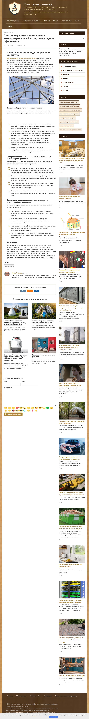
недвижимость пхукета (69, 114)
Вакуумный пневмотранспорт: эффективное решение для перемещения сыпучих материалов (16, 357)
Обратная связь (21, 696)
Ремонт (55, 21)
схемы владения (66, 126)
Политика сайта (35, 696)
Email (23, 381)
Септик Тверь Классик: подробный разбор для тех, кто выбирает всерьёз (15, 322)
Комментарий (8, 388)
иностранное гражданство (70, 110)
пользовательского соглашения (15, 712)
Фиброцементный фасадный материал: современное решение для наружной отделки (71, 308)
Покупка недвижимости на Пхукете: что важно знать (42, 322)
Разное (77, 21)
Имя (5, 381)
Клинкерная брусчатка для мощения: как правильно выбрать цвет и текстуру (71, 640)
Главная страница (13, 21)
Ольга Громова (17, 273)
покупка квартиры (67, 118)
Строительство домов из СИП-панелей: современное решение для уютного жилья (72, 161)
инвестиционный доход (69, 106)
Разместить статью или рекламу (66, 696)
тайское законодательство (70, 130)
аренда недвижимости (69, 102)
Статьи (9, 26)
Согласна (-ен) (53, 717)
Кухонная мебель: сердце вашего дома (72, 676)
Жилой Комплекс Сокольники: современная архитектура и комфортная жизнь (69, 348)
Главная (10, 696)
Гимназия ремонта (38, 4)
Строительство (66, 21)
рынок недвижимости (69, 122)
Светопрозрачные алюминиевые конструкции (22, 58)
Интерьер (47, 21)
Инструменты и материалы (31, 21)
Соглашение (48, 696)
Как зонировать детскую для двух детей (43, 356)
